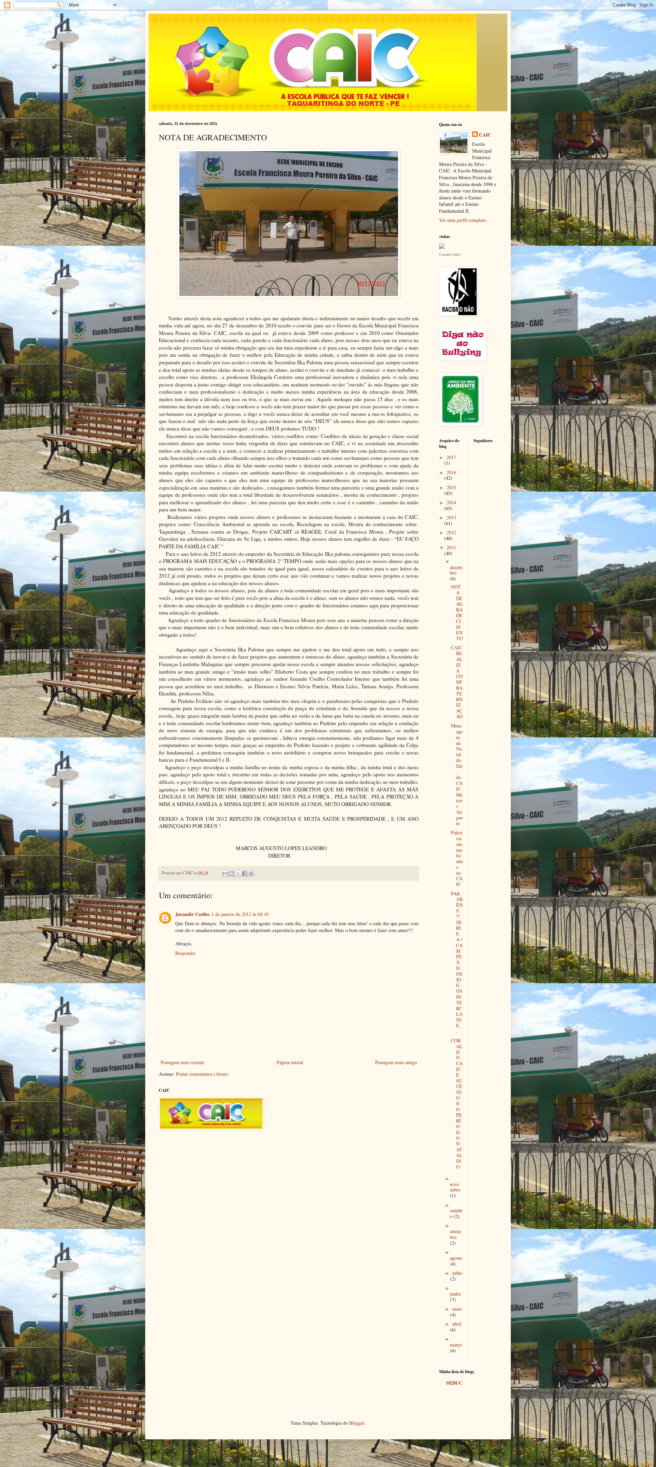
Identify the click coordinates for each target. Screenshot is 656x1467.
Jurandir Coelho (192, 914)
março (456, 1344)
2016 (451, 472)
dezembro (456, 570)
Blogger (356, 1423)
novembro (455, 1187)
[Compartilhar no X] (238, 873)
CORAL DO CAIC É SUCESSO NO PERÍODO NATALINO (457, 1103)
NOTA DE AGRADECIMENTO (457, 612)
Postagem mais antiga (396, 1062)
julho (457, 1273)
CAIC (485, 134)
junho (455, 1293)
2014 (451, 502)
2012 (451, 532)
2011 (451, 547)
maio (457, 1309)
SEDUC (454, 1382)
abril (456, 1324)
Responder (185, 953)
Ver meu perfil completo (462, 220)
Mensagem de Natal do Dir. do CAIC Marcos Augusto (457, 774)
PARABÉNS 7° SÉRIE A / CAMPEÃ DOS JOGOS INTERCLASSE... (457, 962)
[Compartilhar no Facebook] (244, 873)
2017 (451, 457)
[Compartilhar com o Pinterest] (251, 873)
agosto (456, 1258)
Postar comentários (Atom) (202, 1074)
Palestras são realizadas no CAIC (457, 858)
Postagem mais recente (182, 1062)
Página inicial (290, 1062)
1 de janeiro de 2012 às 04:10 (240, 914)
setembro (455, 1234)
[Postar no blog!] (231, 873)
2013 (451, 517)
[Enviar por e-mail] (225, 873)
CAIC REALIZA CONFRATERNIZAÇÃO (457, 682)
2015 (451, 487)
